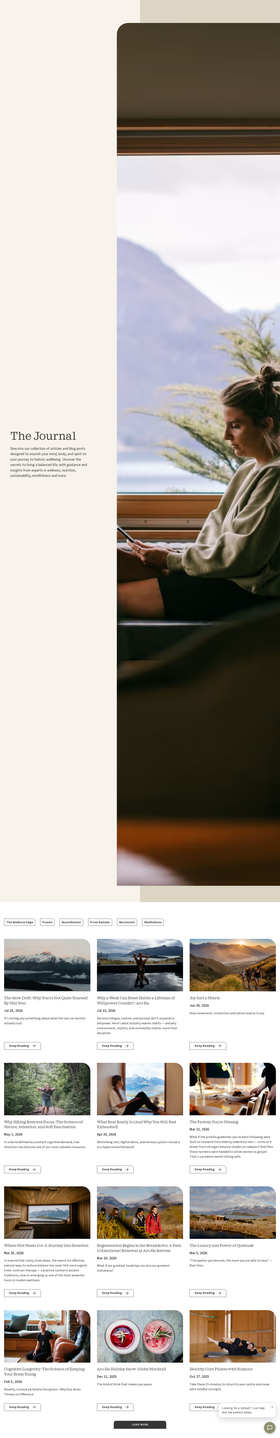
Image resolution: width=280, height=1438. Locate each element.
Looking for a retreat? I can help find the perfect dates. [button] (247, 1409)
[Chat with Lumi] (270, 1428)
